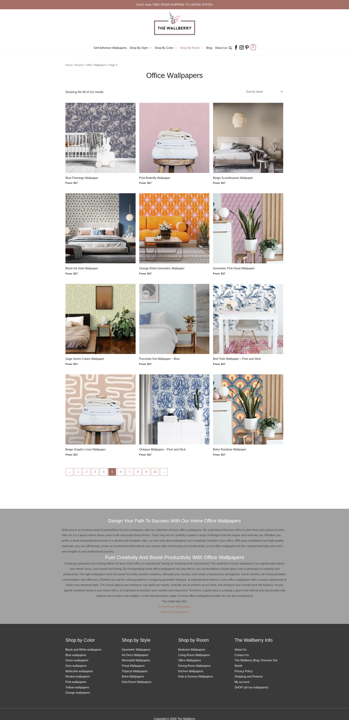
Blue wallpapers (75, 655)
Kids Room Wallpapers (136, 681)
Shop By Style (139, 47)
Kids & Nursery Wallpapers (195, 676)
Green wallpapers (76, 660)
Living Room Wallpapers (174, 606)
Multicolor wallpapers (79, 671)
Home (69, 65)
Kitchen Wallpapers (190, 671)
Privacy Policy (243, 671)
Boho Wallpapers (133, 676)
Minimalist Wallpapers (136, 660)
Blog (209, 47)
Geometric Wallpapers (136, 649)
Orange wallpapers (77, 692)
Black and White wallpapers (83, 649)
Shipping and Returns (248, 676)
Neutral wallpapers (77, 676)
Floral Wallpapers (133, 665)
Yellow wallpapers (77, 687)
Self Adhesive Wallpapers (110, 47)
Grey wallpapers (76, 665)
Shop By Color (164, 47)
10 (155, 471)
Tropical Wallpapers (134, 671)
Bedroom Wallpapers (174, 612)
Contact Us (241, 655)
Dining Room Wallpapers (194, 665)
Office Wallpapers (96, 65)
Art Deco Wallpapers (135, 655)
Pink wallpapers (75, 681)
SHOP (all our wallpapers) (251, 687)
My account (241, 681)
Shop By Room (190, 47)
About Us (221, 47)
